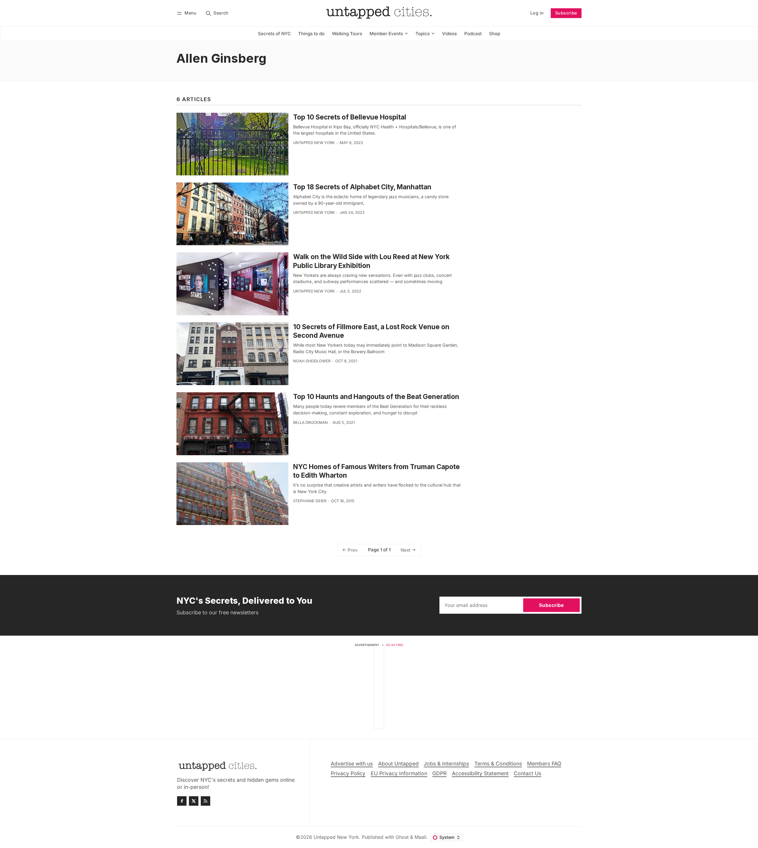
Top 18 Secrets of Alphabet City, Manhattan (362, 187)
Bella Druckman (310, 422)
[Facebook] (182, 801)
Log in (537, 12)
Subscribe (566, 12)
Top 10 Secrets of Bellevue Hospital (349, 117)
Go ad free (394, 645)
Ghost (402, 837)
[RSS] (205, 801)
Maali (420, 837)
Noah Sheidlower (311, 361)
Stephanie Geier (309, 501)
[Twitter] (193, 801)
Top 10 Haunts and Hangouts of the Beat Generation (376, 396)
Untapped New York (314, 142)
